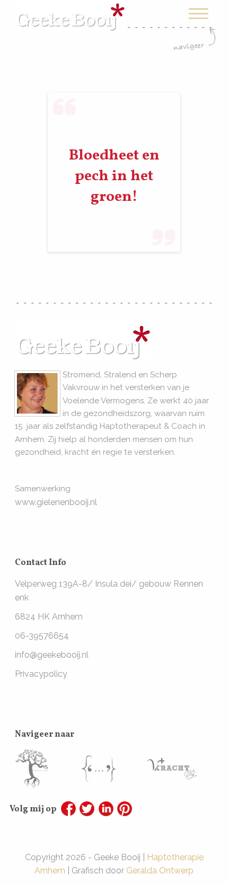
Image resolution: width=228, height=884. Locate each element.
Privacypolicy (41, 674)
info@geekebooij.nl (52, 655)
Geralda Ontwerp (160, 870)
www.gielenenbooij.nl (56, 502)
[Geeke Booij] (70, 8)
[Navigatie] (194, 28)
